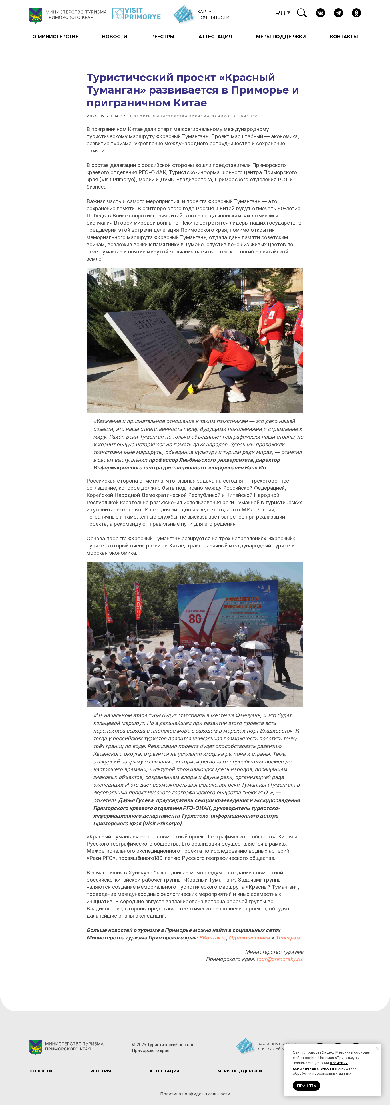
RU (280, 13)
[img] (302, 12)
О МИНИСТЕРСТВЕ (55, 36)
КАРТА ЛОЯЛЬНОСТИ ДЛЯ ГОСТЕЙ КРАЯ (277, 1046)
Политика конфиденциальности (195, 1093)
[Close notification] (377, 1048)
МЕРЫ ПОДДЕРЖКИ (281, 36)
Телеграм (287, 938)
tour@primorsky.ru (279, 959)
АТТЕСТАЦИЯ (215, 36)
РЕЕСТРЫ (162, 36)
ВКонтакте (212, 938)
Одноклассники (249, 938)
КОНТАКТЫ (344, 36)
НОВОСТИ (114, 36)
